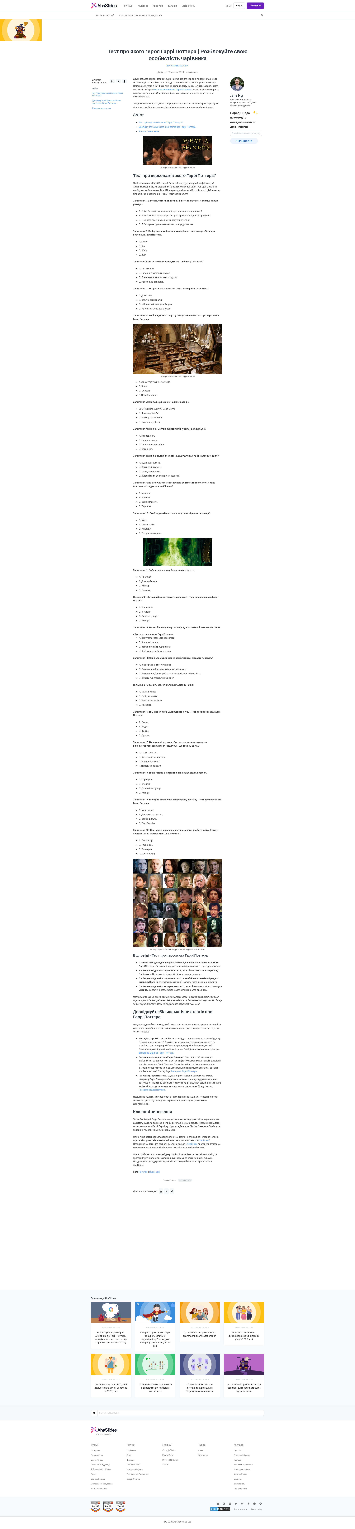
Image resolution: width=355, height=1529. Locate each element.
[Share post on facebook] (124, 81)
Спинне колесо (98, 1479)
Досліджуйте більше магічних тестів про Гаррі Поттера (106, 101)
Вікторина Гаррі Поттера (184, 1071)
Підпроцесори (240, 1488)
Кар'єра (237, 1460)
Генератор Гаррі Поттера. (152, 1089)
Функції (128, 6)
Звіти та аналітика (99, 1488)
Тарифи (172, 6)
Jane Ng (236, 95)
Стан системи (240, 1509)
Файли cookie (240, 1474)
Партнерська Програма (137, 1474)
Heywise (143, 1171)
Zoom (165, 1464)
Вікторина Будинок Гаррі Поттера (156, 1052)
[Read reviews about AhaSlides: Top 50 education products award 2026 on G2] (108, 1507)
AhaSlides (192, 1143)
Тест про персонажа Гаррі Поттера (172, 89)
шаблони (131, 1460)
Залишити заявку (242, 1455)
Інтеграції (167, 1444)
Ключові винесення (101, 108)
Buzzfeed (154, 1171)
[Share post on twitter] (118, 81)
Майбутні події (133, 1464)
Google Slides (169, 1450)
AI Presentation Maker (101, 1469)
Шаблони (204, 1140)
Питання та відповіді (100, 1464)
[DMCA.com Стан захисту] (220, 1509)
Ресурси (158, 6)
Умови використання (243, 1464)
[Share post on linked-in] (112, 81)
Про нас (237, 1450)
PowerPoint (168, 1455)
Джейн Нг (161, 72)
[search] (262, 15)
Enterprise (188, 6)
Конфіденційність (242, 1469)
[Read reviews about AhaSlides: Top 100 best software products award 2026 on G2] (95, 1507)
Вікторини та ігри (177, 65)
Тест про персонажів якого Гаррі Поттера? (107, 94)
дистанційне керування (102, 1483)
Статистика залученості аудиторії (140, 15)
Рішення (143, 6)
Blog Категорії (105, 15)
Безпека (237, 1479)
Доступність (239, 1483)
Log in (239, 5)
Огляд (94, 1474)
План (200, 1450)
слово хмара (97, 1460)
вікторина (95, 1450)
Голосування (97, 1455)
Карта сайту (256, 1509)
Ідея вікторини (185, 1180)
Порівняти (131, 1450)
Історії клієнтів (133, 1479)
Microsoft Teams (170, 1460)
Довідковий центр (135, 1469)
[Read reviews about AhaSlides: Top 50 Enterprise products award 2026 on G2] (120, 1507)
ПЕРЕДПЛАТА (244, 140)
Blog (129, 1455)
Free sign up (255, 5)
